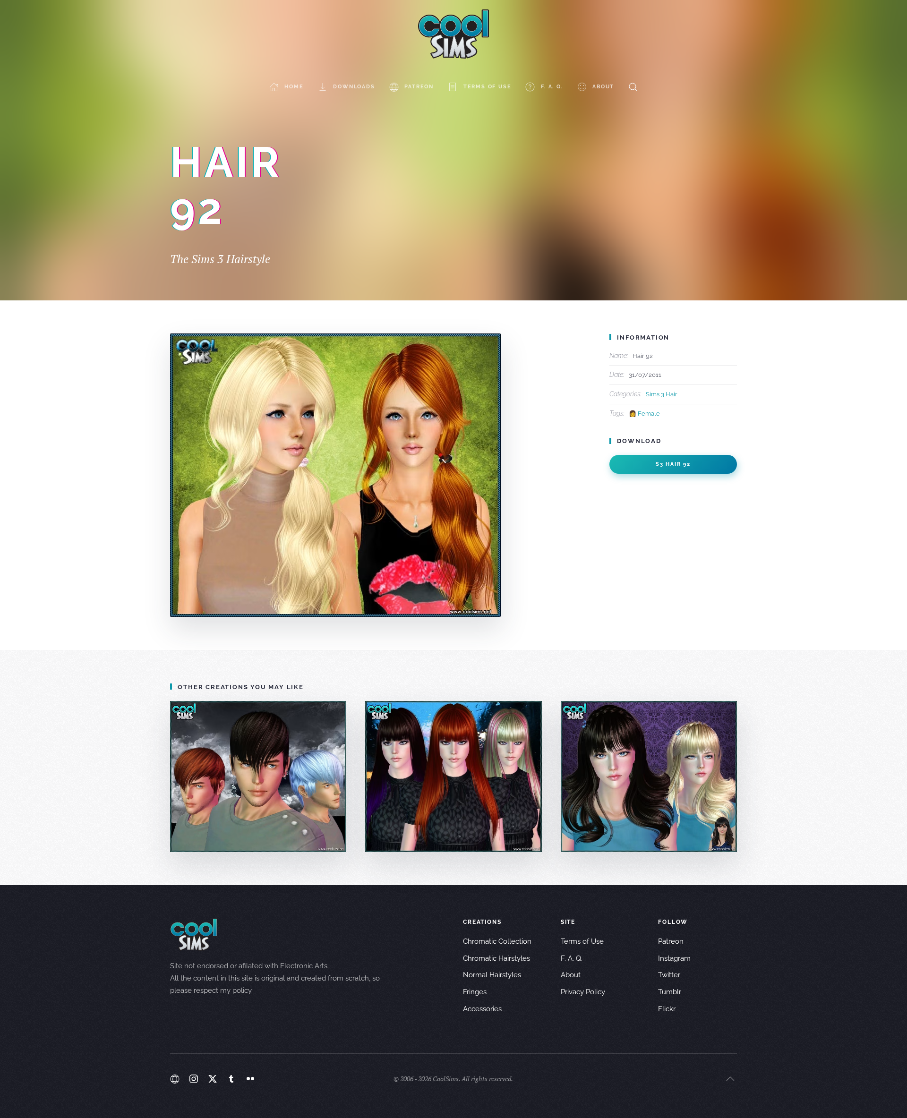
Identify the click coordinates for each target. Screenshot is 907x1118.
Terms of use (487, 87)
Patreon (419, 87)
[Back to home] (453, 34)
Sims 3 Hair (661, 394)
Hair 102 (258, 776)
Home (293, 87)
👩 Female (644, 413)
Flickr (667, 1009)
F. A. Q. (552, 87)
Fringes (475, 992)
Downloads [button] (354, 87)
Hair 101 (453, 776)
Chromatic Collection (497, 941)
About (603, 87)
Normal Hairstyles (492, 975)
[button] (633, 87)
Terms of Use (582, 941)
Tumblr (669, 992)
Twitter (669, 975)
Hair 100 (649, 776)
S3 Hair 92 (673, 464)
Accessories (482, 1009)
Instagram (674, 958)
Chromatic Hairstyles (496, 958)
